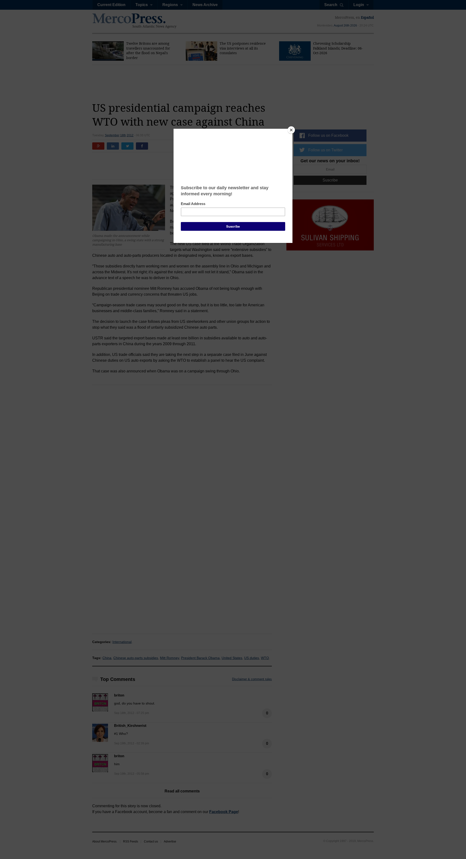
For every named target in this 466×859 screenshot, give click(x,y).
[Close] (291, 130)
